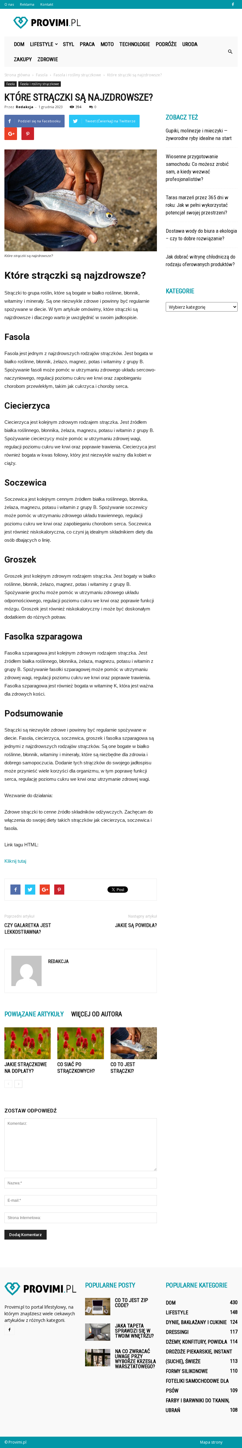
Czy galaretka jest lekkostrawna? (27, 928)
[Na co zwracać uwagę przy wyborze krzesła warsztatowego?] (97, 1357)
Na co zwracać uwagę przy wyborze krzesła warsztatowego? (135, 1358)
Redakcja (24, 106)
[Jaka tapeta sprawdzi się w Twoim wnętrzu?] (97, 1332)
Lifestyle (41, 44)
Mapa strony (211, 1442)
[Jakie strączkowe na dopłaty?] (27, 1043)
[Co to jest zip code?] (97, 1306)
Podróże (166, 44)
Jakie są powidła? (136, 925)
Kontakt (46, 4)
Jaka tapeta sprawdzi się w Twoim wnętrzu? (134, 1331)
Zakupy (23, 59)
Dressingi (177, 1332)
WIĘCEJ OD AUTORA (96, 1014)
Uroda (190, 44)
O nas (9, 4)
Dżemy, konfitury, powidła (196, 1342)
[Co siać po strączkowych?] (80, 1043)
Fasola (10, 84)
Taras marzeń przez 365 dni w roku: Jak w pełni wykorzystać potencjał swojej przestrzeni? (197, 205)
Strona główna (17, 75)
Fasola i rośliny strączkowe (39, 84)
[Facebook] (233, 4)
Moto (107, 44)
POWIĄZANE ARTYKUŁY (34, 1014)
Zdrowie (47, 59)
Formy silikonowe (187, 1371)
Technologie (134, 44)
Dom (19, 44)
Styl (68, 44)
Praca (87, 44)
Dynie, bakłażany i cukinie (196, 1322)
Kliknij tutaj (15, 861)
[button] (230, 51)
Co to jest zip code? (131, 1302)
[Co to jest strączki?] (134, 1043)
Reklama (27, 4)
